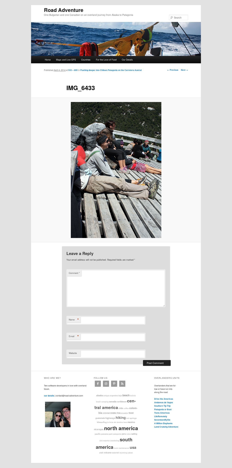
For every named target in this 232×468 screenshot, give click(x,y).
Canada (112, 401)
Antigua (106, 395)
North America (121, 428)
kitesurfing (102, 422)
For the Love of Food (106, 59)
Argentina (114, 395)
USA (133, 447)
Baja (120, 395)
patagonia (117, 434)
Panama (104, 434)
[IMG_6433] (116, 170)
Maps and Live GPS (66, 59)
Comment (74, 273)
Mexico (131, 422)
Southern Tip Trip (162, 405)
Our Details (127, 59)
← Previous (172, 69)
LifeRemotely (160, 416)
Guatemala (100, 418)
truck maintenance (121, 448)
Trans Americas (162, 412)
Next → (184, 69)
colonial (106, 413)
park (111, 434)
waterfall (115, 452)
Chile (121, 408)
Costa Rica (115, 412)
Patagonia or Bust (163, 409)
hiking (121, 417)
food (131, 412)
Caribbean (122, 401)
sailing (134, 433)
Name (74, 319)
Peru (124, 433)
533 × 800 (73, 70)
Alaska (99, 395)
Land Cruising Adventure (166, 426)
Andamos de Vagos (163, 402)
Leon (125, 422)
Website (73, 353)
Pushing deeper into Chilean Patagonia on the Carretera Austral (111, 70)
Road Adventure (63, 9)
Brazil (98, 402)
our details (49, 395)
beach (126, 395)
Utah (101, 452)
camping (104, 402)
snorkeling (114, 440)
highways (110, 418)
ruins (129, 434)
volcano (107, 452)
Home (48, 59)
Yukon (130, 452)
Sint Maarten (105, 440)
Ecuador (124, 413)
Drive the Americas (163, 398)
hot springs (131, 418)
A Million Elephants (163, 423)
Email (74, 336)
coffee (126, 408)
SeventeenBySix (162, 419)
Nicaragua (99, 429)
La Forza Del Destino (115, 422)
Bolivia (133, 395)
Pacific (98, 433)
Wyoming (123, 453)
